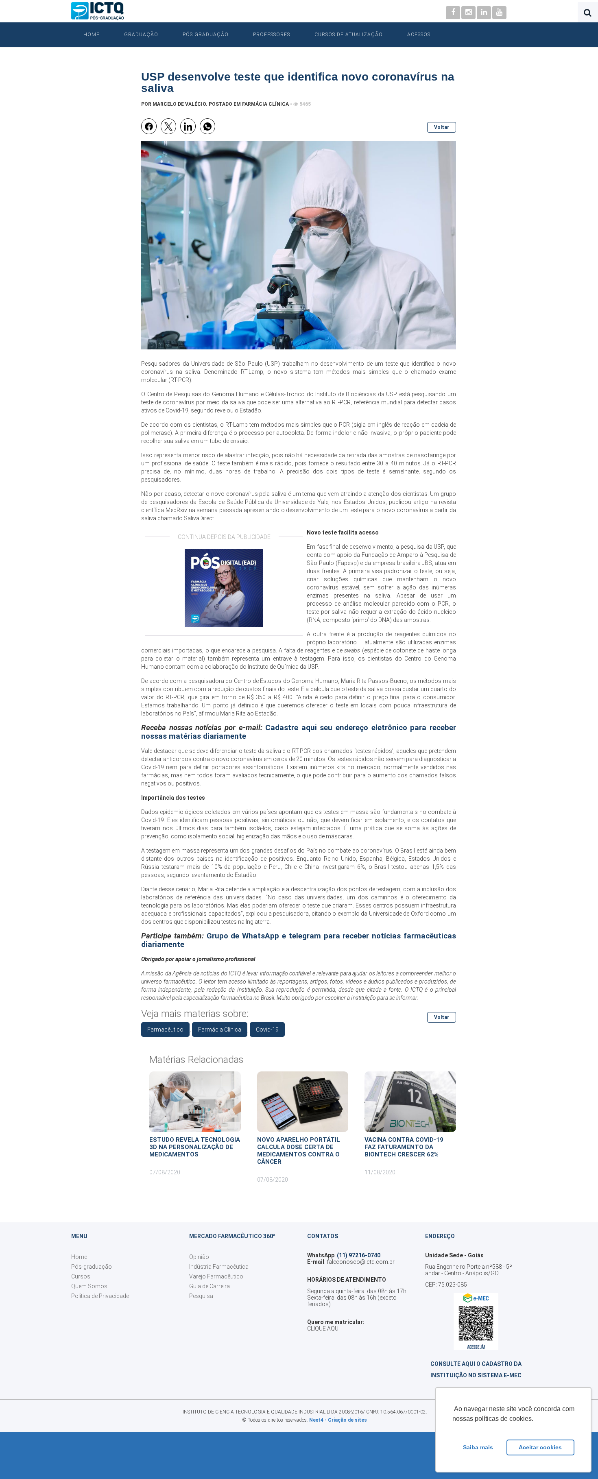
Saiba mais (478, 1447)
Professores (271, 34)
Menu (79, 1236)
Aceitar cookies (540, 1447)
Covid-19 (267, 1029)
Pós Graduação (206, 34)
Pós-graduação (91, 1266)
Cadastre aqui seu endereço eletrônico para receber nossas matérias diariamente (298, 732)
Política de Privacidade (100, 1296)
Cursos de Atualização (348, 34)
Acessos (418, 34)
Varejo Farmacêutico (216, 1276)
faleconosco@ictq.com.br (361, 1262)
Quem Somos (89, 1286)
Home (91, 34)
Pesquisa (201, 1296)
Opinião (199, 1257)
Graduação (141, 34)
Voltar (441, 127)
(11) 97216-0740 (358, 1255)
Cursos (80, 1276)
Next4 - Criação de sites (338, 1420)
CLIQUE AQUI (323, 1328)
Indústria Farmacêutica (219, 1266)
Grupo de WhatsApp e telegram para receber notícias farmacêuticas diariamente (298, 940)
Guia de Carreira (209, 1286)
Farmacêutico (165, 1029)
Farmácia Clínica (265, 104)
